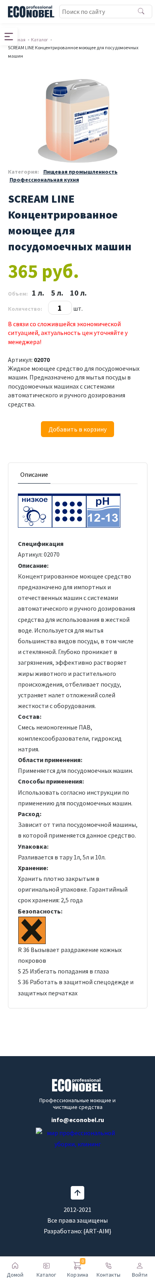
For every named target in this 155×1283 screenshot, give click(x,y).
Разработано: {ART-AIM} (77, 1231)
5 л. (57, 293)
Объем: (18, 293)
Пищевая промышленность (80, 171)
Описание (34, 474)
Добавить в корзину (77, 429)
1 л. (38, 293)
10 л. (78, 293)
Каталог (39, 40)
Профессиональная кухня (44, 179)
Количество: (25, 308)
